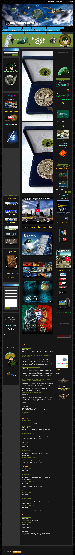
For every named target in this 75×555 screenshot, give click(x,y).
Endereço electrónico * (9, 291)
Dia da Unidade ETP (26, 420)
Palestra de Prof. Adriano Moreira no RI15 (31, 392)
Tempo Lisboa (62, 356)
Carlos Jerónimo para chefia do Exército (31, 367)
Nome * (6, 288)
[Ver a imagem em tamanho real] (63, 174)
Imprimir (71, 1)
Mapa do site (59, 1)
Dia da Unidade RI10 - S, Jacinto (29, 433)
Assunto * (7, 295)
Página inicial (51, 1)
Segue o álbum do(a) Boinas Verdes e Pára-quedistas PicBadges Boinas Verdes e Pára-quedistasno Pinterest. (63, 164)
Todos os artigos (25, 412)
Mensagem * (7, 298)
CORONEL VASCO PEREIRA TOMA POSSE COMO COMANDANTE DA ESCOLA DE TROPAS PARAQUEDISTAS (37, 380)
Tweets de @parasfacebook (11, 193)
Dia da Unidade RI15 (26, 426)
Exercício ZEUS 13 (26, 405)
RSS (66, 1)
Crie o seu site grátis (8, 551)
